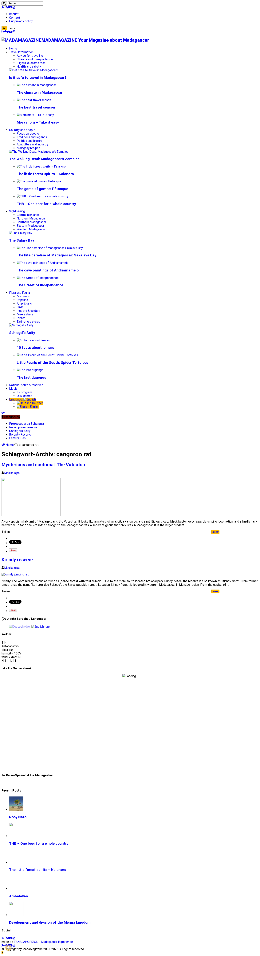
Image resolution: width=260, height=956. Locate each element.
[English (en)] (40, 626)
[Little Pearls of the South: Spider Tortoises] (47, 355)
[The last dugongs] (30, 370)
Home (13, 48)
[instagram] (14, 7)
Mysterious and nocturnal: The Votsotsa (43, 464)
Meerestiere (25, 314)
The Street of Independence (40, 285)
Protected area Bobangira (26, 423)
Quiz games (24, 396)
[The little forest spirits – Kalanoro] (41, 166)
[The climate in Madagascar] (36, 85)
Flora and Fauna (19, 292)
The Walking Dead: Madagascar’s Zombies (44, 159)
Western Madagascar (31, 229)
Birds (20, 307)
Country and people (22, 130)
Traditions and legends (32, 137)
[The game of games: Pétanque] (39, 181)
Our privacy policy (21, 21)
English (34, 407)
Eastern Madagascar (30, 225)
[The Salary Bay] (20, 233)
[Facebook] (5, 7)
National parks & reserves (26, 385)
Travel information (21, 52)
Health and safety (29, 66)
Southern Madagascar (31, 222)
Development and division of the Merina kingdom (50, 922)
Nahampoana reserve (23, 427)
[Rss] (3, 7)
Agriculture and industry (32, 144)
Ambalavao (18, 896)
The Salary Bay (21, 240)
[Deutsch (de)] (19, 626)
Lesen (215, 532)
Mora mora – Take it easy (38, 122)
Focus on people (28, 133)
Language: (16, 399)
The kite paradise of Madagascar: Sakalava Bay (56, 255)
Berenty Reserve (20, 434)
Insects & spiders (28, 311)
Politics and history (29, 141)
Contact (14, 17)
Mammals (23, 296)
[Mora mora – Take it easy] (35, 115)
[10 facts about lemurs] (33, 340)
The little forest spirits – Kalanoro (45, 174)
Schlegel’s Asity (22, 333)
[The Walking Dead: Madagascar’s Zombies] (38, 151)
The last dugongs (31, 377)
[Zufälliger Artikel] (3, 413)
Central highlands (28, 215)
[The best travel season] (34, 100)
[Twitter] (7, 7)
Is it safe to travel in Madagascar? (37, 78)
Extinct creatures (28, 321)
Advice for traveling (30, 55)
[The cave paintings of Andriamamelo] (43, 263)
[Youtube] (11, 7)
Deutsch (37, 403)
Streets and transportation (35, 59)
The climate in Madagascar (39, 92)
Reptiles (22, 300)
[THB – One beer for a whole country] (42, 196)
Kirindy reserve (17, 559)
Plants (21, 318)
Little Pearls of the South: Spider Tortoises (52, 363)
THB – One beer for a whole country (46, 204)
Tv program (24, 392)
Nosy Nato (17, 817)
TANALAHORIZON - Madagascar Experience (43, 942)
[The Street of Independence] (38, 278)
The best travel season (36, 107)
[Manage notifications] (8, 948)
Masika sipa (12, 473)
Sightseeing (17, 211)
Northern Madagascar (31, 218)
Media (13, 388)
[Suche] (4, 4)
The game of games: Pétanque (42, 189)
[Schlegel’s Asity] (21, 325)
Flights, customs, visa (31, 63)
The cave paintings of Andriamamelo (48, 270)
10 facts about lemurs (35, 348)
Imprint (14, 14)
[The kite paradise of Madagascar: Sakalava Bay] (50, 248)
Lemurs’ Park (17, 438)
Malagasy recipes (28, 148)
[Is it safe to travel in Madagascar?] (33, 70)
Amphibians (24, 303)
